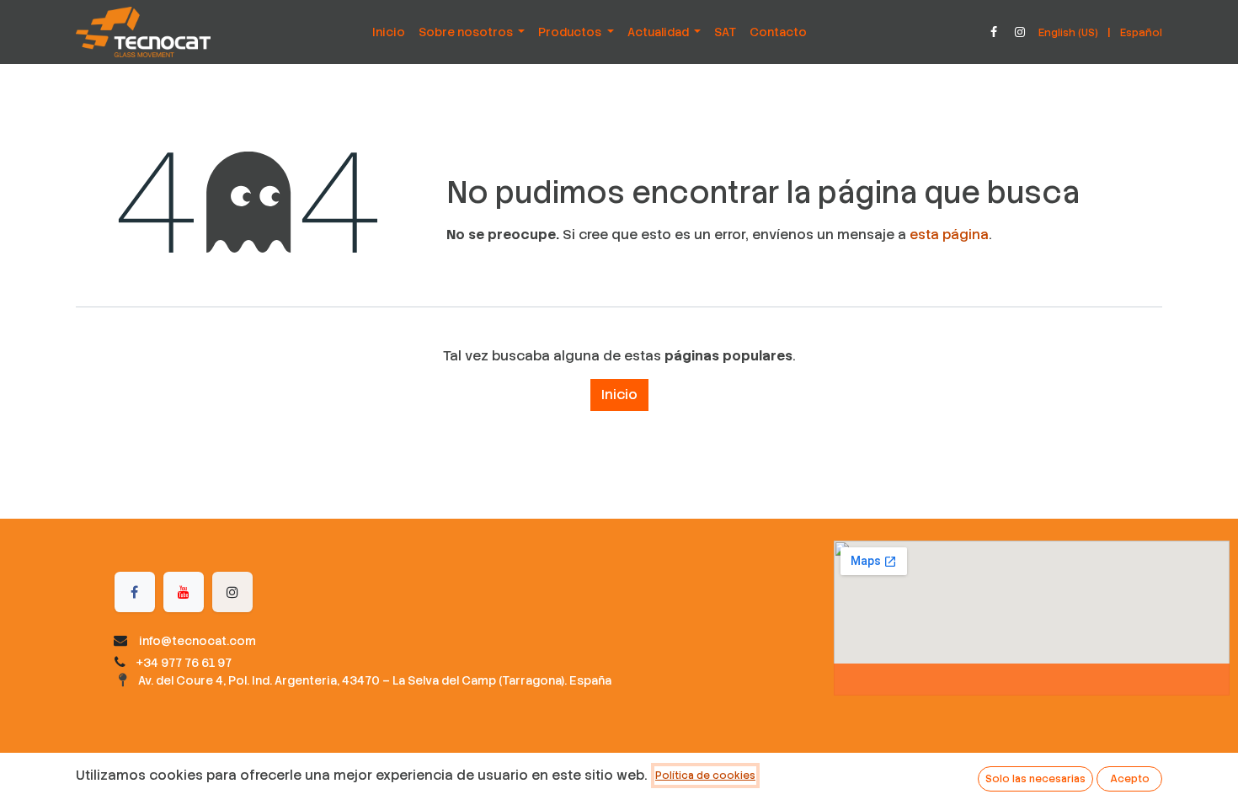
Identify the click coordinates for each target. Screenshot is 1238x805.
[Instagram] (1020, 32)
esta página (949, 234)
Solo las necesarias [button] (1035, 779)
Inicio (619, 394)
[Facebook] (994, 32)
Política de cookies (705, 775)
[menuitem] (389, 32)
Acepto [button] (1130, 779)
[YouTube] (183, 592)
